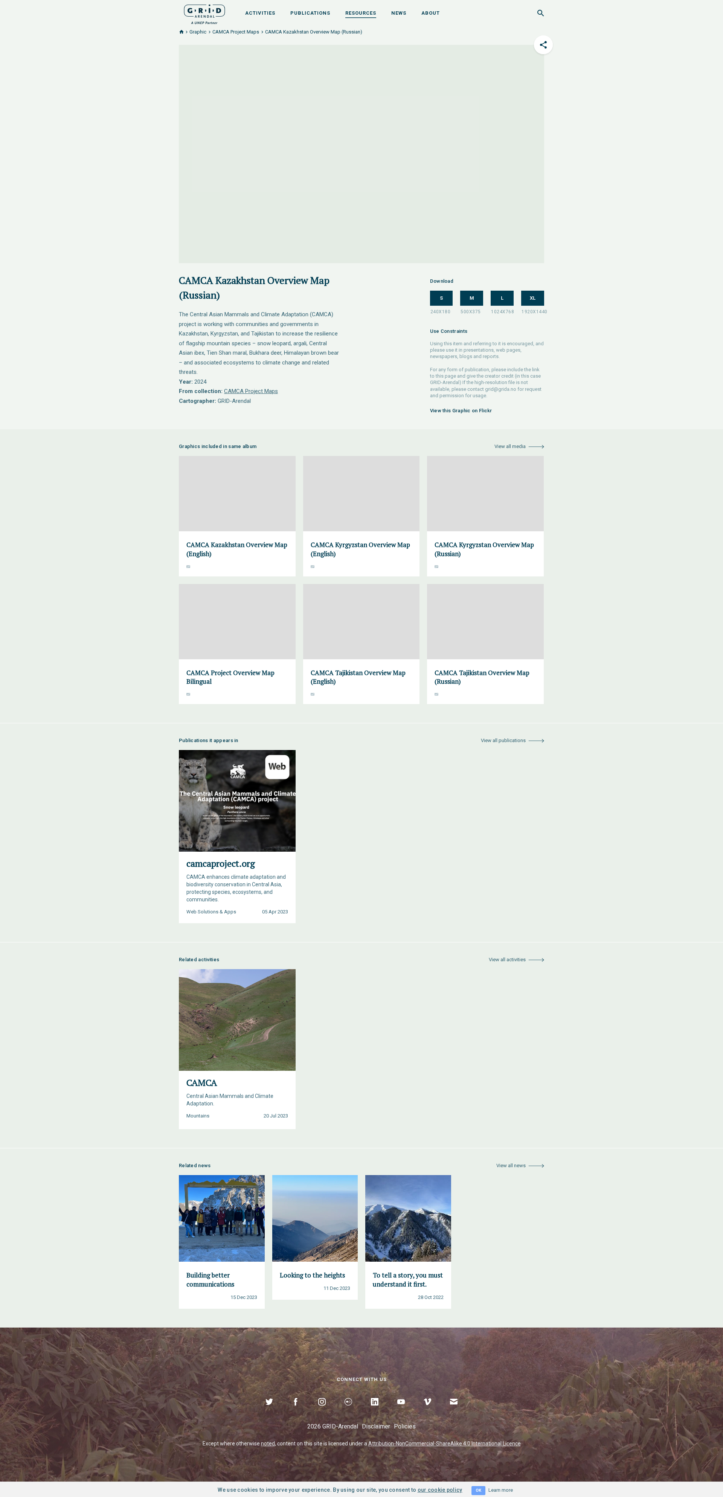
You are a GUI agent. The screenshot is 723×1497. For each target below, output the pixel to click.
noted (268, 1444)
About (430, 13)
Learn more (500, 1490)
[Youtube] (401, 1410)
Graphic (197, 32)
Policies (405, 1426)
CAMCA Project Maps (235, 32)
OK (478, 1490)
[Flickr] (348, 1410)
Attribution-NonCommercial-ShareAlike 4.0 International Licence (444, 1444)
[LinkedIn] (375, 1410)
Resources (360, 13)
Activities (260, 13)
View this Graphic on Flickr (461, 410)
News (398, 13)
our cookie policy (440, 1490)
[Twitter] (269, 1410)
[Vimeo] (427, 1410)
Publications (310, 13)
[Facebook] (295, 1410)
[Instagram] (322, 1410)
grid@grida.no (500, 389)
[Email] (454, 1410)
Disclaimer (376, 1426)
